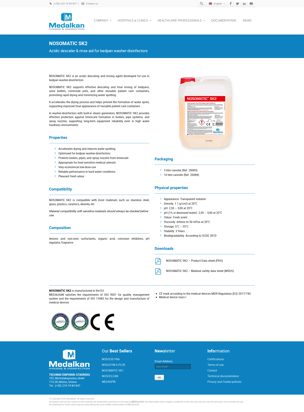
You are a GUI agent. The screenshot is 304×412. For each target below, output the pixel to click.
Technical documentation (223, 376)
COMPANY (101, 20)
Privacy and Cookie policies (224, 382)
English (218, 3)
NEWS (247, 20)
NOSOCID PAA (111, 359)
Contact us (91, 3)
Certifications (215, 359)
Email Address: (164, 361)
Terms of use (215, 365)
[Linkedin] (244, 3)
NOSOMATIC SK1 (113, 370)
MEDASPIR (109, 382)
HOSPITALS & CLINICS (133, 20)
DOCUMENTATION (223, 20)
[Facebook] (230, 3)
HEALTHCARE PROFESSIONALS (180, 20)
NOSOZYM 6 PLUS (113, 365)
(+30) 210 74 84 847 (65, 3)
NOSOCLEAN (110, 376)
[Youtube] (251, 3)
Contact (212, 370)
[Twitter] (237, 3)
